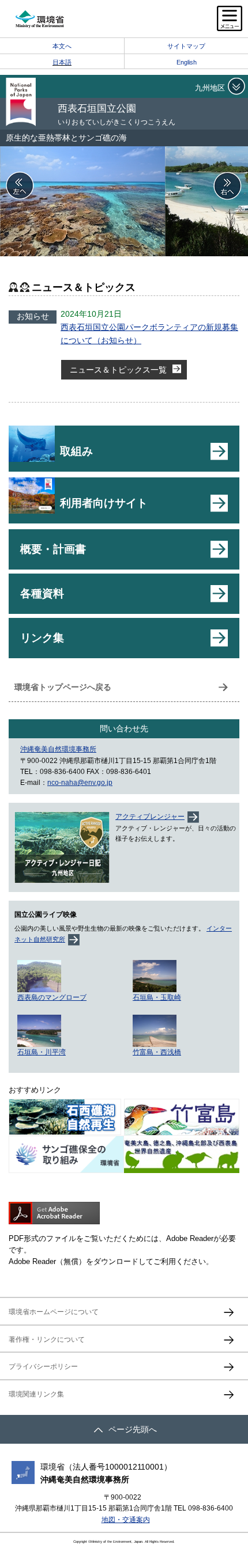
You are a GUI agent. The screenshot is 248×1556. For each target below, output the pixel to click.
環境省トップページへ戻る (62, 687)
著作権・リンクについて (47, 1339)
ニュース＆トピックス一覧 (118, 369)
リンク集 (42, 638)
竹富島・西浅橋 (157, 1052)
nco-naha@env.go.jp (79, 783)
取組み (76, 451)
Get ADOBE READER (54, 1213)
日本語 (62, 62)
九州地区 (210, 88)
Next (227, 186)
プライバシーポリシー (43, 1367)
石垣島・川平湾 (41, 1052)
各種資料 (42, 593)
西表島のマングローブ (52, 997)
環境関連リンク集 (36, 1394)
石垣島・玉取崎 (157, 997)
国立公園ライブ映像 (45, 914)
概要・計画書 (53, 549)
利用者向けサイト (104, 503)
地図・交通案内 (126, 1520)
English (186, 62)
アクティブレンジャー (150, 817)
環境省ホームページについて (54, 1312)
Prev (20, 186)
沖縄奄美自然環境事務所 (58, 749)
